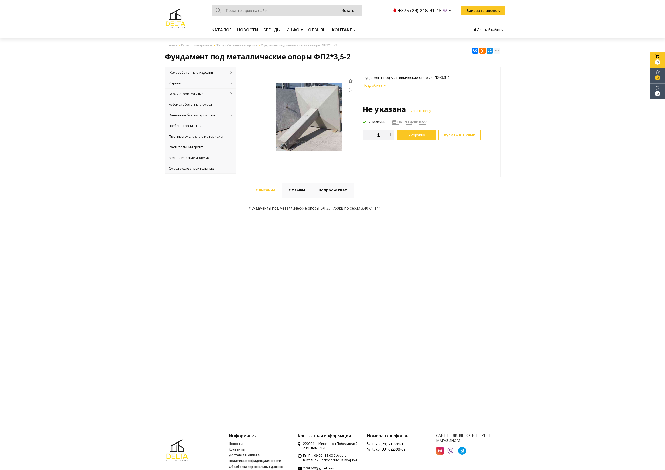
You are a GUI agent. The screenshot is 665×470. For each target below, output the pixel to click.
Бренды (272, 29)
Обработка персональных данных (256, 467)
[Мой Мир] (490, 51)
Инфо (293, 29)
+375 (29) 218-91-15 (387, 443)
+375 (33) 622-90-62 (387, 449)
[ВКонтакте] (475, 51)
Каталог (222, 29)
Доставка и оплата (244, 455)
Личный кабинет (491, 29)
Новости (247, 29)
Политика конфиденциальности (255, 461)
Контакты (344, 29)
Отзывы (317, 29)
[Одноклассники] (482, 51)
